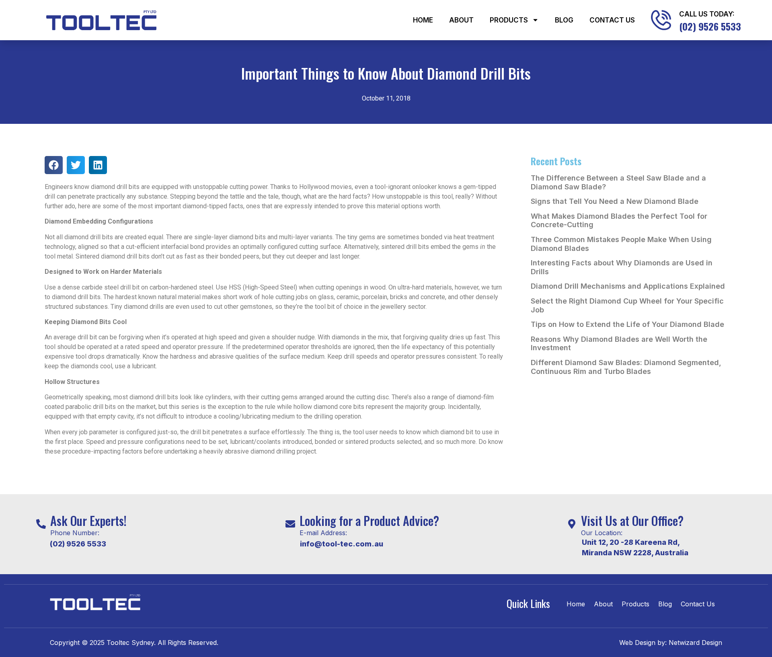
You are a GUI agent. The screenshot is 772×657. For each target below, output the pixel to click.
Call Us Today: (707, 14)
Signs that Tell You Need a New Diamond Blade (614, 201)
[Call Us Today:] (661, 20)
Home (423, 20)
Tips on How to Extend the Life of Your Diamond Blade (627, 324)
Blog (564, 20)
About (461, 20)
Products (509, 20)
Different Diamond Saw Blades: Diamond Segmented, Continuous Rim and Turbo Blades (626, 367)
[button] (54, 165)
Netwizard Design (694, 643)
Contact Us (612, 20)
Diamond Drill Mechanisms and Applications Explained (628, 286)
